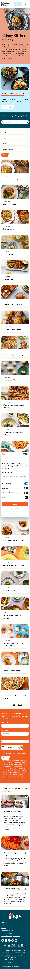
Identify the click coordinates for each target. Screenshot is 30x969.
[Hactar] (9, 963)
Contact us (4, 922)
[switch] (26, 488)
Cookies (3, 928)
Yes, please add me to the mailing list (14, 753)
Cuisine (5, 143)
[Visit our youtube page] (16, 940)
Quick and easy (25, 116)
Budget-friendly (14, 116)
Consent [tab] (5, 458)
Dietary (5, 132)
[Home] (5, 4)
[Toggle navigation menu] (28, 4)
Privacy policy (5, 925)
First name (4, 722)
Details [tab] (15, 458)
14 (19, 705)
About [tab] (24, 458)
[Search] (25, 4)
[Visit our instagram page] (9, 940)
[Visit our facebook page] (2, 940)
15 (21, 705)
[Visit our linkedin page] (12, 940)
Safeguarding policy (6, 933)
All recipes (4, 116)
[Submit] (27, 122)
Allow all (15, 504)
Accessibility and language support (10, 936)
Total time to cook (8, 149)
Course (5, 138)
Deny (15, 513)
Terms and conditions (7, 930)
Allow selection (15, 509)
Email (3, 738)
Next (25, 705)
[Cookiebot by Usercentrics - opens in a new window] (22, 454)
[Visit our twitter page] (6, 940)
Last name (4, 730)
